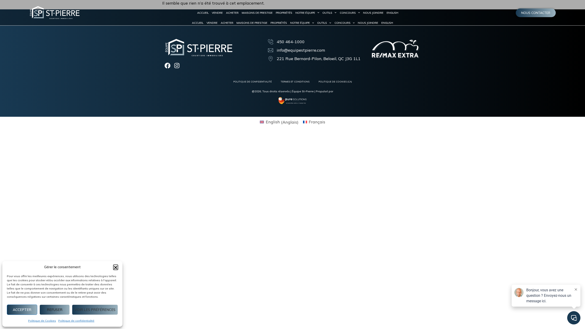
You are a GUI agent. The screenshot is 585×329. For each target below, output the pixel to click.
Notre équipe (305, 12)
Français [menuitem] (317, 122)
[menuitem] (392, 13)
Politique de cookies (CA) (335, 81)
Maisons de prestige (257, 12)
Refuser (54, 310)
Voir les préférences (94, 310)
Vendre (217, 12)
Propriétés (284, 12)
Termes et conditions (295, 81)
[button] (115, 267)
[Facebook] (167, 66)
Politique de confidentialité (76, 320)
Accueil (203, 12)
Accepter (22, 310)
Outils (327, 12)
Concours (348, 12)
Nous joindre (373, 12)
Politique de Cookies (42, 320)
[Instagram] (177, 66)
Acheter (232, 12)
